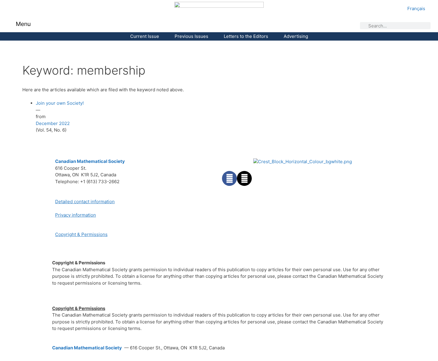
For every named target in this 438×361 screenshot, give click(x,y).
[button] (11, 24)
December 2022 (53, 123)
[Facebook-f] (229, 178)
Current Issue (144, 36)
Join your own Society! (60, 103)
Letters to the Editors (246, 36)
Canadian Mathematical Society (90, 161)
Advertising (296, 36)
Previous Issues (191, 36)
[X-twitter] (244, 178)
